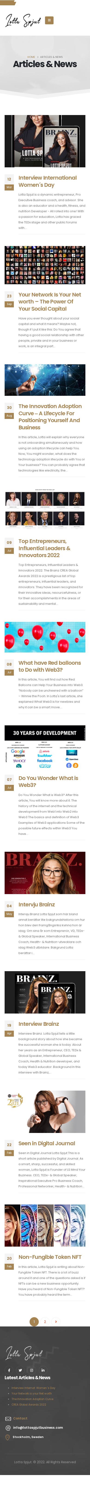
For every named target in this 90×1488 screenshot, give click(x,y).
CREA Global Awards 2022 (29, 1405)
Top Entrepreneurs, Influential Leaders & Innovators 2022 (44, 548)
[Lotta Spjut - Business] (23, 20)
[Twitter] (20, 1370)
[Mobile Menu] (49, 20)
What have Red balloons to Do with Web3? (49, 666)
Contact (20, 1418)
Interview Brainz (38, 1024)
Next (55, 1321)
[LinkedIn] (43, 1370)
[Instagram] (31, 1370)
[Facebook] (9, 1370)
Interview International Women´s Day (47, 181)
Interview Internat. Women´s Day (33, 1388)
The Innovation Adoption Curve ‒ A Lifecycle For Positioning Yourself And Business (50, 416)
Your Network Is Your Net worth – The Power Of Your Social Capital (49, 301)
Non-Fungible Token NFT (49, 1257)
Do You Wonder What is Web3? (48, 781)
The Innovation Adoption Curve (32, 1399)
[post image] (45, 141)
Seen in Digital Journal (46, 1143)
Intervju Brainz (36, 904)
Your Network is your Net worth (32, 1393)
